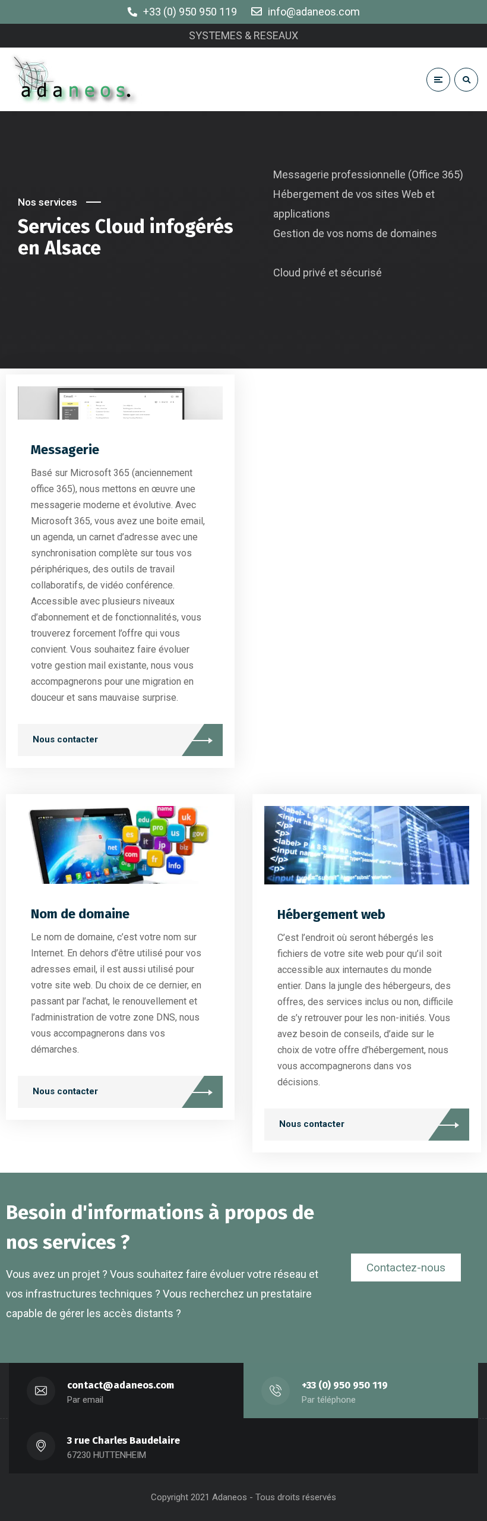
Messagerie (65, 450)
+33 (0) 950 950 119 (345, 1385)
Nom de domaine (80, 914)
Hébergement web (331, 914)
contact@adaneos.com (120, 1385)
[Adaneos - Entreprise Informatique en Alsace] (76, 79)
